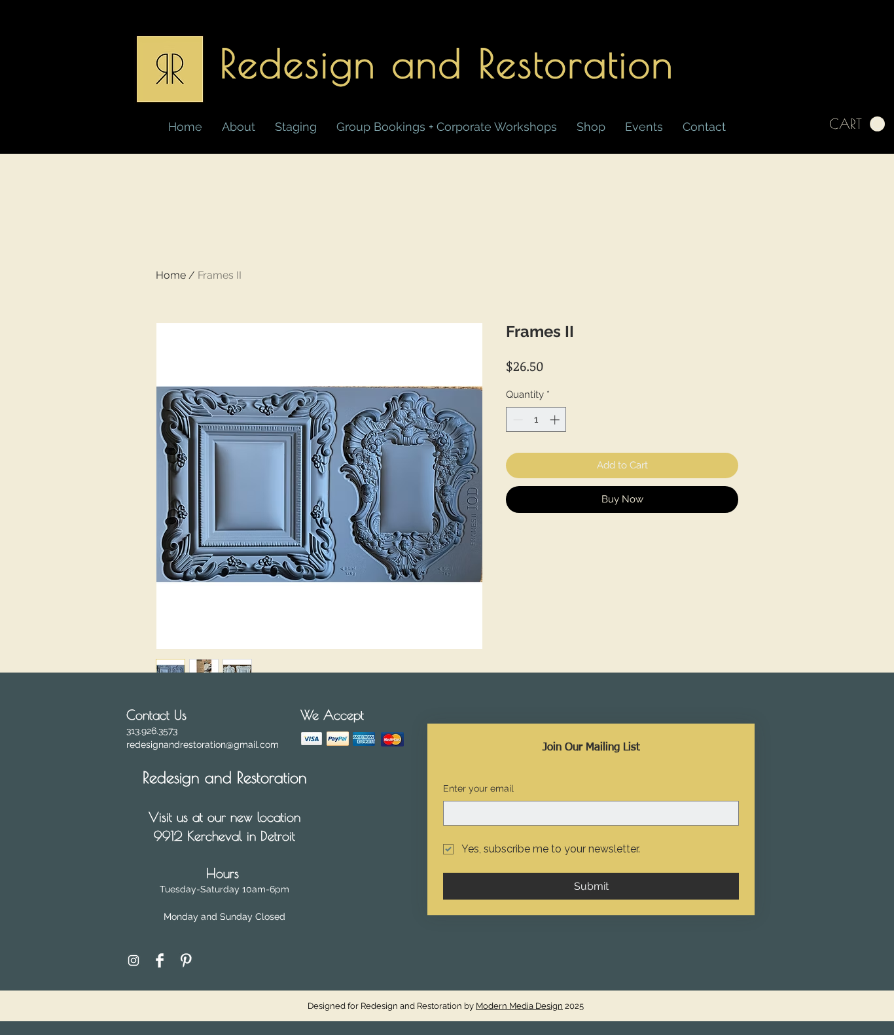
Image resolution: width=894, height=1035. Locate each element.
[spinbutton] (536, 420)
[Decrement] (517, 420)
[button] (591, 126)
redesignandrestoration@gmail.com (202, 744)
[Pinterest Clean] (186, 960)
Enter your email (478, 788)
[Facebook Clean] (159, 960)
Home (171, 275)
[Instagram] (133, 960)
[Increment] (556, 420)
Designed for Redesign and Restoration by (435, 1006)
